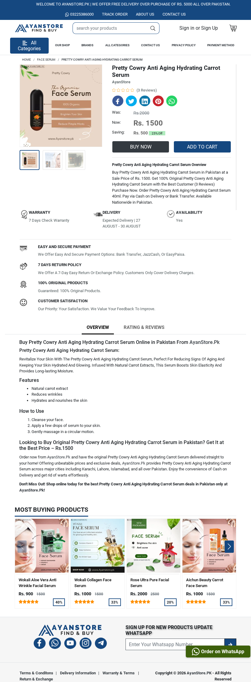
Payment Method (220, 45)
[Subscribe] (230, 644)
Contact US (174, 14)
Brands (87, 45)
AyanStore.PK (199, 673)
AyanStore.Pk (204, 342)
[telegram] (101, 644)
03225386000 (82, 14)
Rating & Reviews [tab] (144, 327)
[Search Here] (153, 28)
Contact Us (150, 45)
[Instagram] (86, 644)
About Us (145, 14)
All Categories (117, 45)
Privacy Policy (184, 45)
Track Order (115, 14)
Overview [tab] (98, 327)
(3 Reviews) (147, 90)
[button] (198, 28)
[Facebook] (40, 644)
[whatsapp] (55, 644)
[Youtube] (70, 644)
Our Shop (62, 45)
